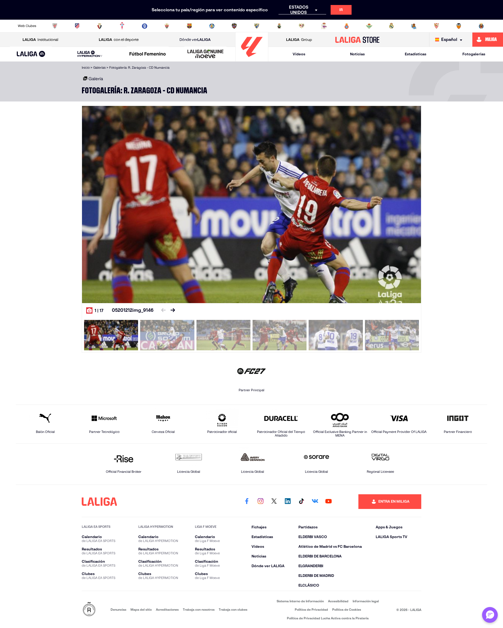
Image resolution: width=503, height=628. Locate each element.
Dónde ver (195, 39)
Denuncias (118, 609)
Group (299, 39)
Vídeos (299, 54)
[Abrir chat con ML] (490, 615)
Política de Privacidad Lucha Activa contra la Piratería (328, 618)
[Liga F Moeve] (148, 54)
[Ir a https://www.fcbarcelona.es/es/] (189, 26)
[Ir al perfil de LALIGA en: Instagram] (260, 501)
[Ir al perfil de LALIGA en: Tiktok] (301, 501)
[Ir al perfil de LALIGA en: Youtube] (328, 501)
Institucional (40, 39)
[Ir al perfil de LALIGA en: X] (274, 501)
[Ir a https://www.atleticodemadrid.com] (77, 26)
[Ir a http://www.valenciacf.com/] (459, 26)
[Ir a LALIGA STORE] (357, 40)
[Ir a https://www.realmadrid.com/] (391, 26)
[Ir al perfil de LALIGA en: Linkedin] (287, 501)
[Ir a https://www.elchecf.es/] (167, 26)
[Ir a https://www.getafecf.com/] (212, 26)
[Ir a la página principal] (252, 59)
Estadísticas (415, 54)
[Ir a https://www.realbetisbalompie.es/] (369, 26)
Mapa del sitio (141, 609)
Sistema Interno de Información (300, 601)
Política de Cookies (346, 609)
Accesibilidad (338, 601)
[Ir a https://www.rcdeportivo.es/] (324, 26)
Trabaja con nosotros (199, 609)
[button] (31, 54)
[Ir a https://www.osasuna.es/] (99, 26)
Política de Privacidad (311, 609)
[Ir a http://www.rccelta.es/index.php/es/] (122, 26)
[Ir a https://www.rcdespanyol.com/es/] (347, 26)
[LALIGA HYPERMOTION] (90, 54)
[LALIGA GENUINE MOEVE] (205, 54)
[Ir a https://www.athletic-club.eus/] (55, 26)
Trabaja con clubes (233, 609)
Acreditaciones (167, 609)
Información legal (366, 601)
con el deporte (119, 39)
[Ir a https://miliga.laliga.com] (487, 40)
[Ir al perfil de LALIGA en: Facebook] (247, 501)
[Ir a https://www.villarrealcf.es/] (481, 26)
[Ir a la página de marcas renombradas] (89, 609)
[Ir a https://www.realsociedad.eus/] (414, 26)
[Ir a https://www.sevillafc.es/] (436, 26)
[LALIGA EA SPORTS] (31, 54)
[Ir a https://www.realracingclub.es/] (279, 26)
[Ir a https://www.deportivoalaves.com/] (145, 26)
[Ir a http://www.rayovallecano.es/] (301, 26)
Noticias (357, 54)
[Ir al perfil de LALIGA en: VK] (315, 501)
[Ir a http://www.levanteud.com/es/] (234, 26)
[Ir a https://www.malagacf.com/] (257, 26)
